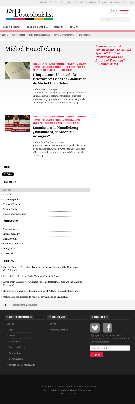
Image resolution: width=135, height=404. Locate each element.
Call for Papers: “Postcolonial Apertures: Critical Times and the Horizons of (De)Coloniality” (41, 269)
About (10, 324)
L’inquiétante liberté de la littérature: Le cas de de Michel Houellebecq (59, 79)
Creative (74, 27)
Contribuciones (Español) (72, 2)
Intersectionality (11, 234)
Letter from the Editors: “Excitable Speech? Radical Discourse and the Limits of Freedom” (42, 283)
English (7, 194)
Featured (70, 70)
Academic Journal (11, 27)
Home (7, 305)
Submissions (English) (47, 2)
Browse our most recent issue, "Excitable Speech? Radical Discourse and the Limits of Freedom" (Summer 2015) (113, 55)
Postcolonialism (11, 229)
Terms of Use (85, 390)
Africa (5, 34)
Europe (22, 34)
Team (10, 329)
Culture (62, 70)
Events (53, 324)
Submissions (13, 341)
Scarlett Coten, (31, 276)
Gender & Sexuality (13, 243)
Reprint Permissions (69, 390)
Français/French (11, 204)
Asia (13, 34)
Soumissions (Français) (96, 2)
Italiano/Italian (10, 209)
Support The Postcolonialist (21, 365)
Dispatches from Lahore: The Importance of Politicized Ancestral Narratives (41, 291)
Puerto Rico (9, 253)
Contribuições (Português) (121, 2)
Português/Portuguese (14, 214)
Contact (11, 335)
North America (84, 34)
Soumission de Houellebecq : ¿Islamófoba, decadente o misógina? (56, 132)
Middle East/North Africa (64, 34)
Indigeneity (9, 248)
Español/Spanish (11, 199)
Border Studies (10, 239)
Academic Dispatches (37, 27)
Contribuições (16, 359)
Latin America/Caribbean (39, 34)
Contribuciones (17, 347)
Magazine (58, 27)
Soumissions (15, 353)
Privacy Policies (51, 390)
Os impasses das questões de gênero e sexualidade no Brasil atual (35, 297)
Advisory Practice (59, 329)
